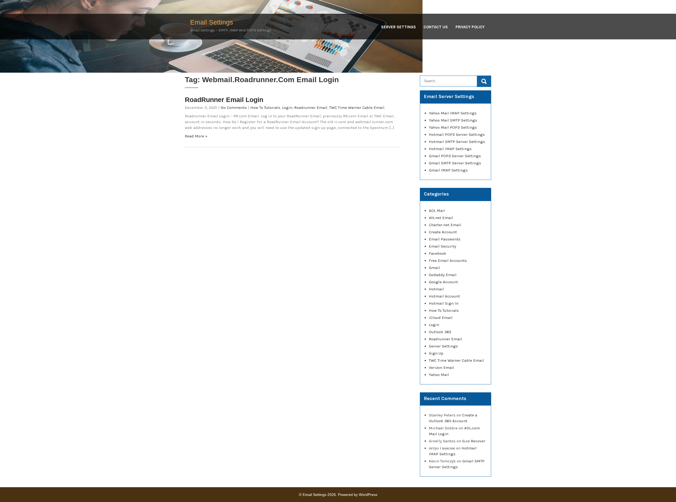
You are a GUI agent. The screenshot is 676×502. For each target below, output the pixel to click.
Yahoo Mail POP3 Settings (453, 127)
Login (287, 107)
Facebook (437, 253)
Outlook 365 (440, 331)
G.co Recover (473, 441)
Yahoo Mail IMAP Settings (453, 113)
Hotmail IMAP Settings (450, 148)
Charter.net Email (445, 224)
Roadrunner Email (310, 107)
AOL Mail (437, 210)
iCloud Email (441, 317)
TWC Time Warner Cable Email (356, 107)
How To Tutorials (265, 107)
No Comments (234, 107)
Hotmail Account (444, 296)
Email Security (442, 246)
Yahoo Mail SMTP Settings (453, 120)
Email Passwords (445, 239)
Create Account (443, 232)
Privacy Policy (470, 27)
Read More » (196, 136)
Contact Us (436, 27)
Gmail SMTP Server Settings (455, 163)
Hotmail (436, 289)
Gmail (434, 267)
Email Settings (211, 22)
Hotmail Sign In (443, 303)
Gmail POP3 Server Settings (455, 156)
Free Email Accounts (448, 260)
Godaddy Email (443, 274)
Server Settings (398, 27)
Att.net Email (441, 217)
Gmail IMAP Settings (448, 170)
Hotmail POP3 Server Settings (457, 134)
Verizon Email (441, 367)
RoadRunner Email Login (224, 99)
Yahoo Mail (439, 374)
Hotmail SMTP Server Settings (457, 141)
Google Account (443, 282)
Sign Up (436, 353)
